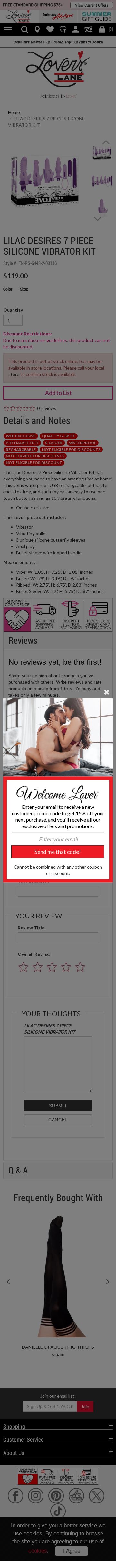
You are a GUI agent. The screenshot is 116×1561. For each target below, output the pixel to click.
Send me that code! (57, 851)
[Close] (107, 691)
